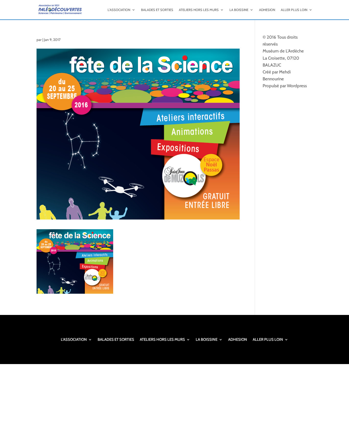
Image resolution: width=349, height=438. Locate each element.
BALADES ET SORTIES (157, 10)
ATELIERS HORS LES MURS (199, 10)
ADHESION (267, 10)
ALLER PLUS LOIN (294, 10)
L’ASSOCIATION (119, 10)
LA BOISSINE (238, 10)
